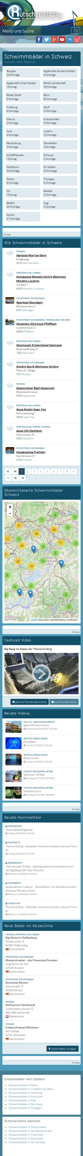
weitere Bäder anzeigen (63, 1048)
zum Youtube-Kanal (65, 701)
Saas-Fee (28, 417)
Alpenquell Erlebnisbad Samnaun (39, 345)
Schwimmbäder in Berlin (23, 1085)
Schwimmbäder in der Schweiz (26, 1142)
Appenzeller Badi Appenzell (35, 388)
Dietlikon (28, 438)
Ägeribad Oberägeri (29, 302)
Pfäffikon (28, 331)
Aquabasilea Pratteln (30, 452)
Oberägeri (28, 310)
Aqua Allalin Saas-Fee (31, 409)
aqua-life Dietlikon (29, 430)
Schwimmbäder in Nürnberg (25, 1104)
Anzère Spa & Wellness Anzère (37, 366)
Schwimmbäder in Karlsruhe (25, 1096)
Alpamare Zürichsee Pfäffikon (36, 323)
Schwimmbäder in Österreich (25, 1138)
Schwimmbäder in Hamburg (25, 1092)
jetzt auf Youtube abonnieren (31, 701)
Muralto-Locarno (33, 288)
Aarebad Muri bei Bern (31, 255)
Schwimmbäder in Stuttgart (25, 1108)
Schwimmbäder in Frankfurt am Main (30, 1089)
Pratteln (27, 459)
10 (8, 478)
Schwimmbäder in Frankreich (26, 1134)
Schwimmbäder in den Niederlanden (30, 1130)
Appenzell (29, 395)
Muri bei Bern (31, 263)
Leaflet (33, 619)
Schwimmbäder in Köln (22, 1100)
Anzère (26, 374)
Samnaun (28, 352)
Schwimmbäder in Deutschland (27, 1127)
